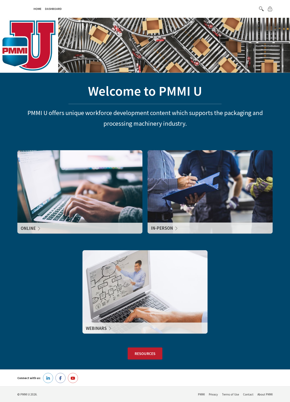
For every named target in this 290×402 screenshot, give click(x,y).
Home (37, 9)
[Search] (261, 9)
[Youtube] (73, 378)
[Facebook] (60, 378)
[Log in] (270, 9)
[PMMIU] (22, 8)
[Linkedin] (48, 378)
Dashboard (53, 9)
